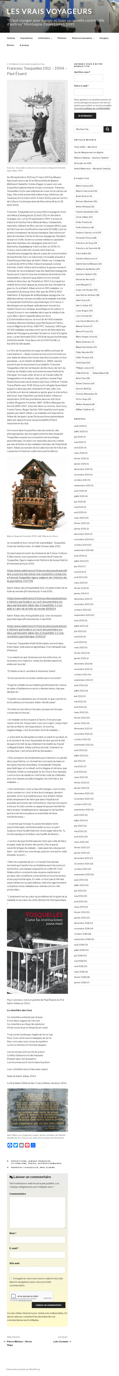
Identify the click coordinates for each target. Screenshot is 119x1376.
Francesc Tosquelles (25, 1167)
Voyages (104, 38)
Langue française (39, 1161)
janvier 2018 (80, 982)
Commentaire (17, 1193)
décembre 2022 (82, 663)
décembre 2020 (82, 793)
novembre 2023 (82, 604)
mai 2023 (78, 636)
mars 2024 (79, 582)
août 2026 (79, 426)
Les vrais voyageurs (49, 11)
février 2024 (80, 588)
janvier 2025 (80, 528)
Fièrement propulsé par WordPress (23, 1369)
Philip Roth (82, 373)
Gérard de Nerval (85, 279)
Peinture (61, 38)
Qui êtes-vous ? (82, 72)
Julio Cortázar (84, 305)
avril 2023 (78, 642)
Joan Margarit (84, 284)
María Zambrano (85, 342)
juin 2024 (78, 566)
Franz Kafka (83, 253)
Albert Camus (84, 186)
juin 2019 (78, 890)
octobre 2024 (81, 545)
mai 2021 (78, 766)
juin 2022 (78, 696)
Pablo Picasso (84, 357)
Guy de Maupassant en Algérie (88, 152)
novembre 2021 (81, 734)
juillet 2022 (79, 690)
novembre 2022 (82, 669)
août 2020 (79, 815)
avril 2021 (78, 772)
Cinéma (11, 38)
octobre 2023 (80, 610)
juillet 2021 (79, 755)
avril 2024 (79, 577)
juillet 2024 (79, 561)
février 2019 (80, 912)
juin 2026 (78, 437)
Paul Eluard (47, 1167)
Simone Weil (83, 388)
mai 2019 (78, 896)
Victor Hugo (83, 399)
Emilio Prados (84, 222)
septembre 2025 (82, 485)
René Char (83, 378)
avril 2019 (78, 901)
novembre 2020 (82, 799)
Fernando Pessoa (86, 238)
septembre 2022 (82, 680)
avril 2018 (78, 966)
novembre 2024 (82, 539)
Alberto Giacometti (86, 191)
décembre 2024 (82, 534)
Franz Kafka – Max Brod (85, 147)
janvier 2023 (80, 658)
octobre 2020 (81, 804)
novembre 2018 (81, 928)
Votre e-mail (81, 86)
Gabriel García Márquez (89, 264)
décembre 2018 (81, 923)
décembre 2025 (82, 469)
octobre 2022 (80, 674)
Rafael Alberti (101, 373)
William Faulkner (85, 409)
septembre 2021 (82, 744)
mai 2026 (78, 442)
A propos (24, 45)
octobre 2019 (80, 869)
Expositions (26, 38)
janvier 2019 (80, 917)
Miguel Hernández (86, 347)
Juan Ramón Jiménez (87, 295)
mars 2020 (79, 842)
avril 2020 (79, 836)
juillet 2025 (79, 496)
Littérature (44, 38)
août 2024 (79, 555)
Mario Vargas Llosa (86, 336)
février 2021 (80, 782)
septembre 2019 (82, 874)
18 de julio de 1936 (82, 163)
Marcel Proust (84, 331)
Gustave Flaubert (86, 274)
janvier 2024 (80, 593)
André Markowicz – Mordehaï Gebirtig (92, 168)
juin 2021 (78, 761)
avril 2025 (79, 512)
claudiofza (37, 64)
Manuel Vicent (84, 326)
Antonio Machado (86, 201)
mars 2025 (79, 518)
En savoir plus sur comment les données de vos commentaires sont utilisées (37, 1317)
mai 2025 (78, 507)
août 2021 (79, 750)
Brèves (10, 45)
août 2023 (79, 620)
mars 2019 (79, 907)
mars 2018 (79, 972)
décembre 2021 (81, 728)
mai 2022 (78, 701)
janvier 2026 (80, 464)
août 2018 (79, 944)
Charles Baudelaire (87, 212)
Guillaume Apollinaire (88, 269)
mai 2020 (78, 831)
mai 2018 (78, 961)
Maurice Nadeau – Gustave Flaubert (91, 158)
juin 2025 (78, 501)
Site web (14, 1263)
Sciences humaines (82, 38)
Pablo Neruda (84, 352)
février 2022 (80, 717)
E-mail (14, 1248)
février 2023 (80, 653)
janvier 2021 (80, 788)
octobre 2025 (81, 480)
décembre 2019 (81, 858)
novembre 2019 (81, 863)
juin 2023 (78, 631)
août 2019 (79, 880)
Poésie (32, 1163)
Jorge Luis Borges (86, 290)
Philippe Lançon (85, 368)
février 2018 (80, 977)
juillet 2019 (79, 885)
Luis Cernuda (84, 316)
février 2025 (80, 523)
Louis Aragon (84, 310)
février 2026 (80, 458)
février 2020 (80, 847)
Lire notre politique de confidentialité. (92, 108)
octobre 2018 (80, 934)
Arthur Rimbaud (85, 206)
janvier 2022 (80, 723)
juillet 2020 (79, 820)
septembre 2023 (82, 615)
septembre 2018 (82, 939)
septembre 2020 (82, 809)
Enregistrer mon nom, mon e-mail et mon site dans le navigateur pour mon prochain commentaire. (36, 1282)
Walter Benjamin (85, 404)
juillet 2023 (79, 626)
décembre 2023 (82, 599)
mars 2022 (79, 712)
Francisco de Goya (86, 243)
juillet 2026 (79, 431)
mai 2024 (78, 572)
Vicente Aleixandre (86, 394)
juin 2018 (78, 955)
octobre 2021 (80, 739)
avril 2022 (78, 707)
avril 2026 (79, 447)
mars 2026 (79, 453)
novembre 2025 (82, 474)
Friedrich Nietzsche (86, 258)
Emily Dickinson (85, 227)
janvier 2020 (80, 853)
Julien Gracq (83, 300)
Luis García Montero (87, 321)
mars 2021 (79, 777)
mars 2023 (79, 647)
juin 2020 (78, 826)
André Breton (84, 196)
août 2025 (79, 491)
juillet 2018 (79, 950)
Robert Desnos (85, 383)
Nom (12, 1233)
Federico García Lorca (88, 232)
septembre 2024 (82, 550)
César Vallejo (84, 217)
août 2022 (79, 685)
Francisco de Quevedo (88, 248)
